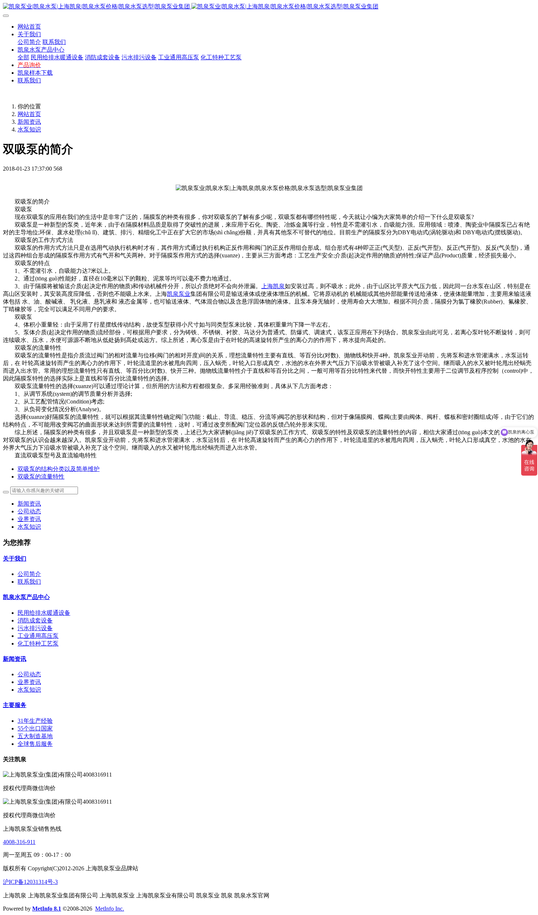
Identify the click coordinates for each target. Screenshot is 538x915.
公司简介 (29, 574)
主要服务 (14, 705)
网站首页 (29, 26)
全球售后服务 (35, 744)
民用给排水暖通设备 (44, 613)
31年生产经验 (35, 721)
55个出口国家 (35, 728)
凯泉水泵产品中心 (26, 597)
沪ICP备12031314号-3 (30, 882)
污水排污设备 (35, 628)
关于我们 (14, 558)
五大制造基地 (35, 736)
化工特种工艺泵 (38, 643)
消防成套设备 (35, 620)
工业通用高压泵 (38, 636)
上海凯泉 (273, 286)
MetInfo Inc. (109, 908)
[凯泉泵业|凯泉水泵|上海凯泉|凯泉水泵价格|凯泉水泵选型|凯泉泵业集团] (269, 7)
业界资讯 (29, 519)
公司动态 (29, 511)
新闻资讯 (29, 122)
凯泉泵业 (178, 294)
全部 (23, 57)
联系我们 (29, 582)
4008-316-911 (19, 842)
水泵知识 (29, 129)
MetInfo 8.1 (46, 908)
